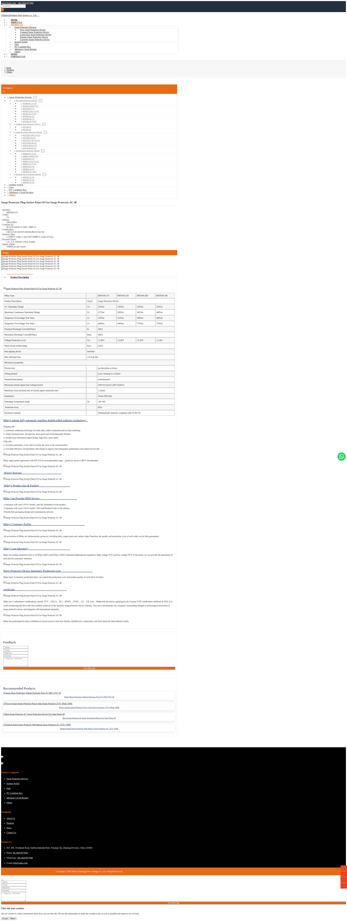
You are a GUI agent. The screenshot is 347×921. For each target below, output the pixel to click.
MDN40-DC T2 (28, 159)
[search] (2, 9)
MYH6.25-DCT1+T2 (30, 106)
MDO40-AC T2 (28, 180)
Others (12, 195)
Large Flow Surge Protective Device (35, 34)
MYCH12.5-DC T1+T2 (31, 135)
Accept (5, 918)
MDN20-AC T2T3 (29, 172)
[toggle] (38, 16)
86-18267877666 (20, 853)
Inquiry (6, 252)
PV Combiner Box (23, 47)
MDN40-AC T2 (28, 169)
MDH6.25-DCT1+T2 (30, 156)
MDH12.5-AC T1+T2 (31, 161)
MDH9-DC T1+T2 (29, 154)
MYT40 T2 (27, 127)
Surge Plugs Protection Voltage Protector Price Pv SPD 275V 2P (89, 697)
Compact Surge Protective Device (34, 32)
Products (17, 25)
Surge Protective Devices (20, 97)
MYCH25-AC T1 (29, 138)
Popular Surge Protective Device (34, 37)
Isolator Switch (21, 42)
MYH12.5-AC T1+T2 (31, 111)
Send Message (89, 668)
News (9, 828)
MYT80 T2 (27, 130)
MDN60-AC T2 (28, 167)
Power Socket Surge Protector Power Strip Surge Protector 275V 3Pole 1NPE (89, 708)
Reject (12, 918)
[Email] (343, 874)
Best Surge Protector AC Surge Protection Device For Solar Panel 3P (89, 718)
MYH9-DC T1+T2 (29, 104)
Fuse (17, 44)
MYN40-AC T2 (28, 119)
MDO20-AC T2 (28, 177)
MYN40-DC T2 (28, 109)
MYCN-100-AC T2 (30, 146)
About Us (11, 818)
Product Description (19, 277)
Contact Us (18, 56)
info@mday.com (9, 3)
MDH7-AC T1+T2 (29, 164)
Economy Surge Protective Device (35, 39)
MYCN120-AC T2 (29, 143)
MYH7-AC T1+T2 (29, 114)
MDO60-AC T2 (28, 182)
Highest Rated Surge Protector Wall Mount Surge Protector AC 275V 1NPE (89, 729)
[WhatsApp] (343, 868)
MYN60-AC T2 (28, 116)
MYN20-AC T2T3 (29, 122)
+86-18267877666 (25, 3)
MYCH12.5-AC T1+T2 (31, 140)
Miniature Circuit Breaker (26, 49)
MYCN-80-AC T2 (29, 148)
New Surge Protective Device (33, 30)
